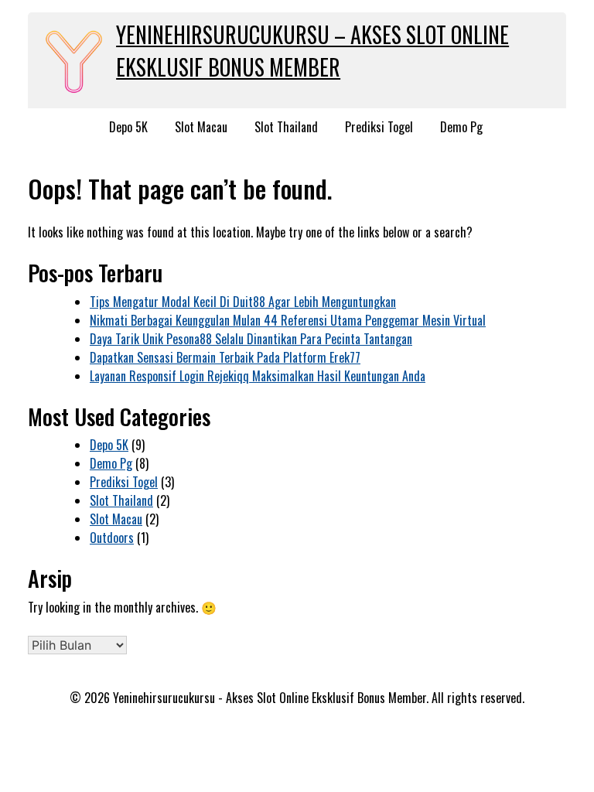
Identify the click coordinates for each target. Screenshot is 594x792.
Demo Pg (461, 127)
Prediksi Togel (379, 127)
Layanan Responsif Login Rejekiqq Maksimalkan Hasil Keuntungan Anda (257, 376)
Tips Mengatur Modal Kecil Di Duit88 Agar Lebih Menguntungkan (243, 301)
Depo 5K (128, 127)
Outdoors (112, 537)
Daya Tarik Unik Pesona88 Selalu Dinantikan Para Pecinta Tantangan (251, 338)
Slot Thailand (286, 127)
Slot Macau (201, 127)
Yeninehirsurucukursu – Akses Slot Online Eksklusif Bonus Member (312, 51)
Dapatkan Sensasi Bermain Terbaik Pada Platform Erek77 (225, 357)
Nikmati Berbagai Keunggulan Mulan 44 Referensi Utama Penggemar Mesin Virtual (288, 320)
